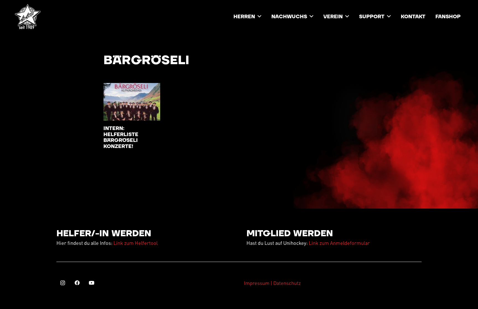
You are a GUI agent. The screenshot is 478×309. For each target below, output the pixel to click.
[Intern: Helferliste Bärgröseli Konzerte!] (131, 102)
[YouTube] (91, 283)
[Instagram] (62, 283)
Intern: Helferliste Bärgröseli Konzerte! (120, 137)
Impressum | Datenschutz (272, 283)
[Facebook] (77, 283)
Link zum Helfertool (135, 243)
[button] (259, 17)
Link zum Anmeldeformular (339, 243)
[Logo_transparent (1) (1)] (27, 16)
